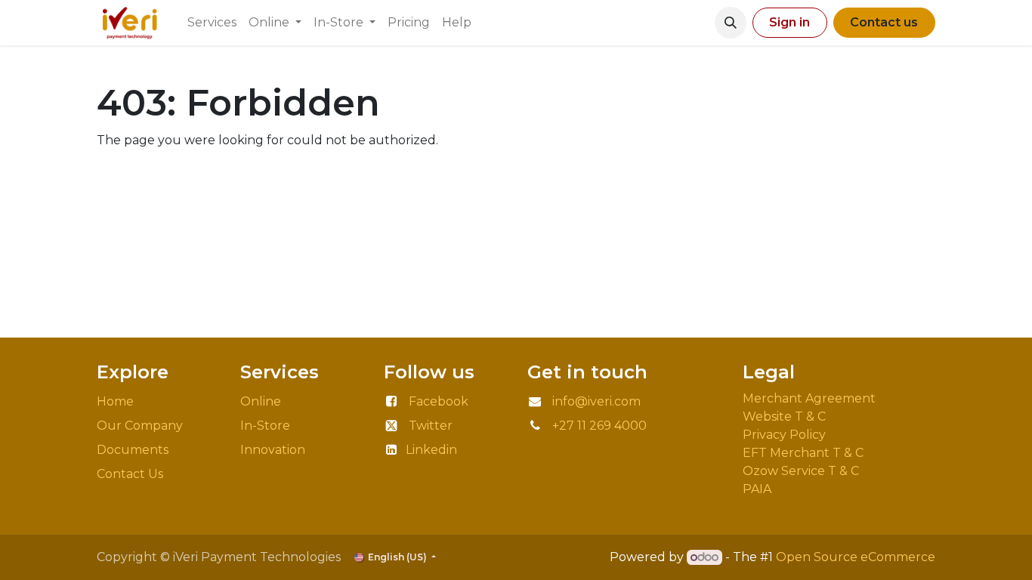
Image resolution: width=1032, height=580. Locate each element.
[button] (730, 23)
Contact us (884, 22)
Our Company (140, 425)
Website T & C (784, 416)
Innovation (274, 450)
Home (115, 401)
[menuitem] (212, 23)
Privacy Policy (787, 434)
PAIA (757, 489)
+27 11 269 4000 (599, 425)
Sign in (789, 22)
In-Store (265, 425)
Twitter (431, 425)
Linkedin (431, 450)
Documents (132, 450)
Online (260, 401)
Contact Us (130, 474)
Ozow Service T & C (801, 471)
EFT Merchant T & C (805, 453)
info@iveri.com (596, 401)
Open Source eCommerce (855, 557)
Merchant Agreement (811, 398)
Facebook (438, 401)
